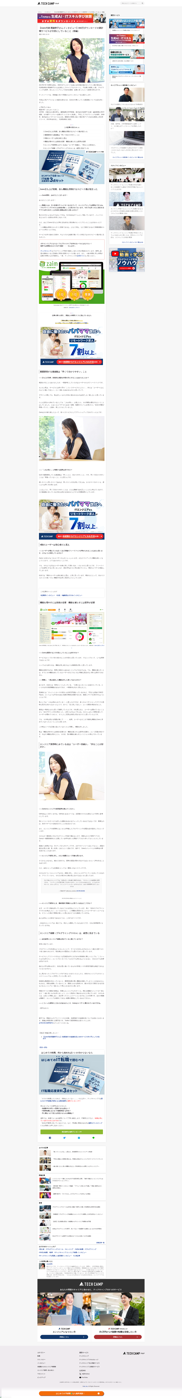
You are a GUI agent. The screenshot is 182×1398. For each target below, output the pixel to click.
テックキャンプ (45, 251)
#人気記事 (76, 1256)
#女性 (58, 595)
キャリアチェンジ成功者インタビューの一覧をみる (128, 157)
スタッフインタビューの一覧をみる (132, 242)
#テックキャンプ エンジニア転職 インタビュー (70, 1252)
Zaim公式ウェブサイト (74, 307)
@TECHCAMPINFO (46, 1023)
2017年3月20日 (80, 891)
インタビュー (41, 1363)
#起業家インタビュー (47, 595)
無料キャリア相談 (82, 323)
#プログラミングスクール (54, 1249)
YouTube (85, 1377)
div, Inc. (85, 1386)
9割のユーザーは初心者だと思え (55, 138)
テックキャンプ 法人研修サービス (89, 1363)
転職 (38, 1356)
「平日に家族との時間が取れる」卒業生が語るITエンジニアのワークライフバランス (77, 1159)
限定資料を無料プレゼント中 (72, 1132)
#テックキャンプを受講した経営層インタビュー (55, 1256)
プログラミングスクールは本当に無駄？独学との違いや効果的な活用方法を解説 (76, 1207)
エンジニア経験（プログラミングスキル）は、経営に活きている (66, 148)
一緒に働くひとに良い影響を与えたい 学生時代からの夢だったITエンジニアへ (75, 1166)
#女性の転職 (79, 1249)
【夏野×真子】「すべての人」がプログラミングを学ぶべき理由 (71, 1194)
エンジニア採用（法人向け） (46, 1370)
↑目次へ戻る (43, 1047)
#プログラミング (90, 1249)
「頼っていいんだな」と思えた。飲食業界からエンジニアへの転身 (72, 1151)
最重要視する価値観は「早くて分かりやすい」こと (62, 135)
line (93, 1137)
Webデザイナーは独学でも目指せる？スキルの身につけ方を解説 (71, 1236)
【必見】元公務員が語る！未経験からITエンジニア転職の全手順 (71, 1221)
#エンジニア (69, 1249)
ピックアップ (41, 1377)
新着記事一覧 (100, 1242)
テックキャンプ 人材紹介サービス (89, 1366)
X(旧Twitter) (85, 1374)
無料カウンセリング (95, 1123)
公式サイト (80, 256)
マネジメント (41, 1374)
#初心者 (41, 1249)
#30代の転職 (43, 1252)
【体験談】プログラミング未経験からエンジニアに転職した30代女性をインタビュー (77, 1214)
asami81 (50, 1264)
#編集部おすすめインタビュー (72, 595)
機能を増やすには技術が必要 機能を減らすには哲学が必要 (65, 141)
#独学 (51, 1252)
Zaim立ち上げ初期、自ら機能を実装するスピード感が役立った (66, 131)
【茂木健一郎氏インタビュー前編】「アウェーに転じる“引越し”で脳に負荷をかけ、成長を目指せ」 (77, 1187)
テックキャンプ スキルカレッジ (88, 1359)
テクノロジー (41, 1359)
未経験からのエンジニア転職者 (46, 1366)
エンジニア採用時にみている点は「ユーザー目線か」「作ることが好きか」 (70, 145)
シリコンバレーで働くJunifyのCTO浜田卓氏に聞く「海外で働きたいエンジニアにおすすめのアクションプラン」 (77, 1179)
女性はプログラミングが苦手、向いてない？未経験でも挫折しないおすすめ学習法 (77, 1228)
